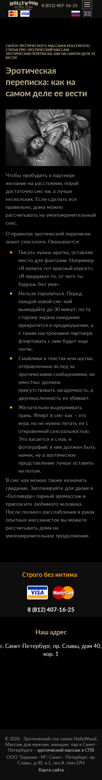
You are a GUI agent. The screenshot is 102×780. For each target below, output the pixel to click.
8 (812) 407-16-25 (60, 6)
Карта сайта (51, 770)
